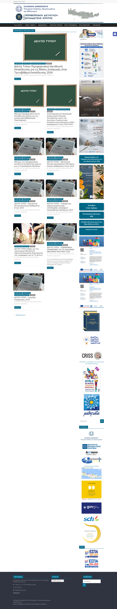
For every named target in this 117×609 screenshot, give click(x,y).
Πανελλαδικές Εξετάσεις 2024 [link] (38, 63)
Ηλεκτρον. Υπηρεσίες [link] (56, 25)
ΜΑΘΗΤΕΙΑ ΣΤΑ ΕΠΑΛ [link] (91, 229)
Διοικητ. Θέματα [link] (30, 25)
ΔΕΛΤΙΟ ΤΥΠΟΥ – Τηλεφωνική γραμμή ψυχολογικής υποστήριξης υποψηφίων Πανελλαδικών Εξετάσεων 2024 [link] (60, 206)
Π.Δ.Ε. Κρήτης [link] (18, 25)
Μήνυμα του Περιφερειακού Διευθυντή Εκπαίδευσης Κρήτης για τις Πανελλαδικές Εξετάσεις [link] (27, 164)
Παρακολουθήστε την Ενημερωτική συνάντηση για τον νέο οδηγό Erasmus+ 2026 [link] (91, 159)
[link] (115, 34)
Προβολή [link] (49, 63)
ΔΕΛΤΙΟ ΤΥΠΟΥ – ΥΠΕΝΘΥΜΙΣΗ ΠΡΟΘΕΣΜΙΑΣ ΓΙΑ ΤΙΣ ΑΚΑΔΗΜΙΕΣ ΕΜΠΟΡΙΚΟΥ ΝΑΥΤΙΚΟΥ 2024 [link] (60, 249)
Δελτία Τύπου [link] (26, 63)
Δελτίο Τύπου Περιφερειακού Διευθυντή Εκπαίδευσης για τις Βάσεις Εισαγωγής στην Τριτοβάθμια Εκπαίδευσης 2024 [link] (40, 69)
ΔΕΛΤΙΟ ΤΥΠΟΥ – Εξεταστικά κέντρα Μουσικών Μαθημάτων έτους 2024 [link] (27, 205)
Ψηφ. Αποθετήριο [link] (84, 25)
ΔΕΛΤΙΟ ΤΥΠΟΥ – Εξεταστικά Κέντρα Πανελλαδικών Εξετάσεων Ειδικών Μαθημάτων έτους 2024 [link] (60, 164)
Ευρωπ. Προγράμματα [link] (70, 25)
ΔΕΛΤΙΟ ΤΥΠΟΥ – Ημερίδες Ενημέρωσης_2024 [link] (25, 298)
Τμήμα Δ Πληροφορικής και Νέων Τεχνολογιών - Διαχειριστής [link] (39, 75)
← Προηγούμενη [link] (19, 315)
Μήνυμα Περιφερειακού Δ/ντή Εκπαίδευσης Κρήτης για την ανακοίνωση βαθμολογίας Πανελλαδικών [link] (27, 117)
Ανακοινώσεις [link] (42, 25)
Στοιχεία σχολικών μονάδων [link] (91, 466)
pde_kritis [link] (17, 593)
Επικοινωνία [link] (96, 25)
